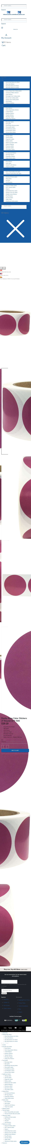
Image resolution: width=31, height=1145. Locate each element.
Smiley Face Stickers (10, 118)
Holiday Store (7, 151)
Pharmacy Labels (10, 146)
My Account (7, 1005)
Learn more (24, 969)
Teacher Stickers (10, 115)
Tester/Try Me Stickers (11, 165)
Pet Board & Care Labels (11, 177)
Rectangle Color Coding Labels (13, 96)
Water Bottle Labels (10, 158)
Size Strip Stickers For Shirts (12, 87)
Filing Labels (9, 178)
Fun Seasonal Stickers (11, 153)
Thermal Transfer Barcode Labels (13, 173)
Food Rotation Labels (11, 130)
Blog (19, 1009)
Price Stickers (9, 161)
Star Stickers (9, 101)
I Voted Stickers (9, 111)
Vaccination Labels (10, 149)
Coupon (20, 1012)
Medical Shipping (10, 144)
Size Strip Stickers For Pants (12, 85)
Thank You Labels (10, 166)
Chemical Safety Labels (11, 185)
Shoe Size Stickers (10, 84)
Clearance (6, 203)
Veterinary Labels (8, 175)
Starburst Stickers (10, 103)
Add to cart (15, 750)
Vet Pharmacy (9, 182)
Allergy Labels (9, 135)
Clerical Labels (9, 137)
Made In (8, 189)
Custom (5, 104)
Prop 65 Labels (9, 196)
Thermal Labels (7, 170)
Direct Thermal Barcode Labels (13, 172)
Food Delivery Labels (11, 129)
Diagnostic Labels (10, 139)
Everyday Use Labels (8, 106)
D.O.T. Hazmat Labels (10, 187)
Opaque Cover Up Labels (11, 192)
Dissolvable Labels (10, 127)
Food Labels (6, 120)
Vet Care (8, 180)
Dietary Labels (9, 141)
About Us (6, 999)
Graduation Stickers (10, 156)
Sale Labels (8, 163)
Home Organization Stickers (12, 110)
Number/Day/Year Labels (11, 190)
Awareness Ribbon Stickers (12, 92)
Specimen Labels (10, 147)
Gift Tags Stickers (10, 154)
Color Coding (7, 89)
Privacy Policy (21, 1003)
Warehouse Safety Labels (12, 201)
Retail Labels (7, 159)
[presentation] (1, 268)
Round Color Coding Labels (12, 98)
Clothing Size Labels (8, 80)
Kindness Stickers (10, 113)
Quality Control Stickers (11, 194)
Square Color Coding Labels (12, 99)
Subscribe (4, 993)
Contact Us (6, 1002)
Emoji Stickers (9, 108)
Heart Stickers (9, 94)
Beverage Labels (10, 122)
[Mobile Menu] (2, 3)
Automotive (6, 79)
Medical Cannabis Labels (11, 142)
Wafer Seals (9, 199)
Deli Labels (8, 123)
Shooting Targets (10, 116)
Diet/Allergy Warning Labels (12, 125)
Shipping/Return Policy (24, 1000)
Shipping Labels (7, 168)
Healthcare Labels (8, 134)
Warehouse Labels (8, 184)
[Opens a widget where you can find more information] (25, 1142)
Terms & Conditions (23, 1006)
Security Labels (9, 197)
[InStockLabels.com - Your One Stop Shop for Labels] (14, 13)
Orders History (7, 1008)
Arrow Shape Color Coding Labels (14, 91)
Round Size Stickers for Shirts (13, 82)
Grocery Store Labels (11, 132)
